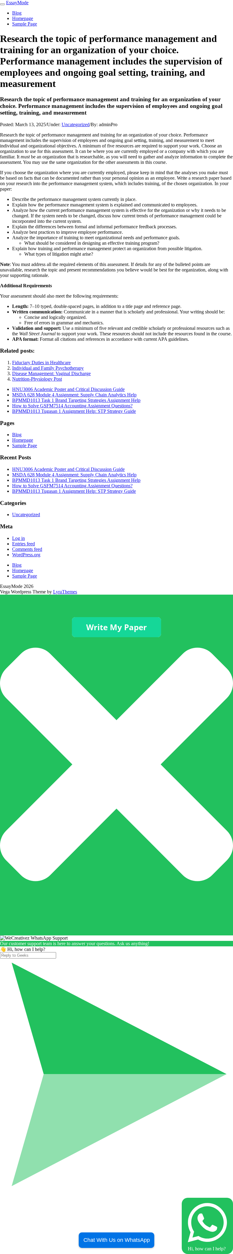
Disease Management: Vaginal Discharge (51, 373)
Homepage (22, 18)
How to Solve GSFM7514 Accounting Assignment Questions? (72, 405)
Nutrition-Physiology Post (37, 379)
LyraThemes (65, 591)
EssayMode (17, 2)
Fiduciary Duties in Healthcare (41, 362)
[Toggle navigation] (2, 4)
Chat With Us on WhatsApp (116, 1240)
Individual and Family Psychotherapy (48, 368)
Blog (17, 13)
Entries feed (23, 543)
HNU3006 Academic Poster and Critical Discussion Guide (68, 389)
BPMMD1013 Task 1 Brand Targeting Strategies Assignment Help (76, 400)
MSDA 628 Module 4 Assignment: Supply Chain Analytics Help (74, 394)
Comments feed (27, 549)
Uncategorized (75, 124)
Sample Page (24, 23)
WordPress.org (26, 554)
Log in (18, 538)
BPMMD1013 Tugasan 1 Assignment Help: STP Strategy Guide (74, 411)
